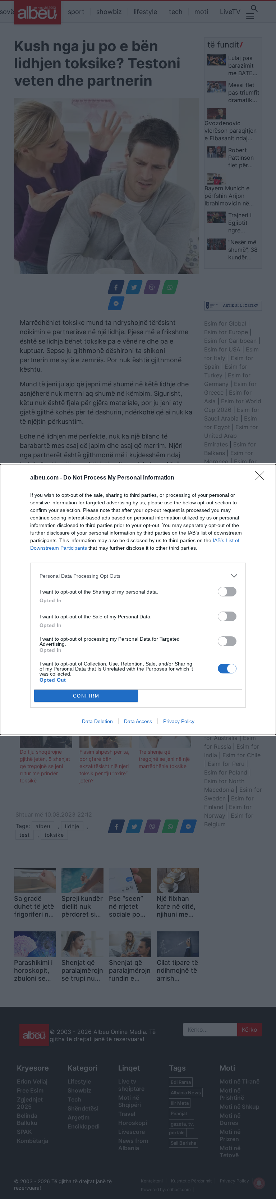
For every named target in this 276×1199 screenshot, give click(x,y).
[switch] (227, 591)
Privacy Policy (178, 721)
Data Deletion (97, 721)
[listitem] (138, 576)
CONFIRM (86, 696)
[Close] (262, 478)
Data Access (138, 721)
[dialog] (138, 599)
